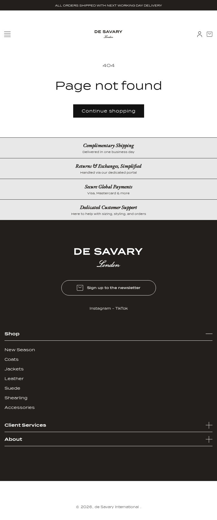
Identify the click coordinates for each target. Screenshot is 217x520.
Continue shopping (109, 111)
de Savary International (117, 507)
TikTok (121, 308)
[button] (209, 34)
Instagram (100, 308)
